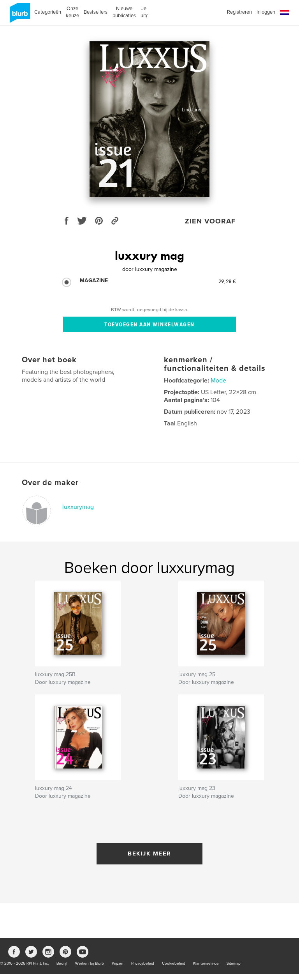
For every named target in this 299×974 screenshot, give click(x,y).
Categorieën (47, 12)
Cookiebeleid (173, 963)
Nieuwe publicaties (124, 12)
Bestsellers (95, 12)
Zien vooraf (210, 221)
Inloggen (266, 12)
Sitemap (234, 963)
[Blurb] (18, 16)
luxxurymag (78, 507)
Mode (218, 380)
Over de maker (50, 482)
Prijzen (117, 963)
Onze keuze (72, 12)
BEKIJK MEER (149, 853)
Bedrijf (61, 963)
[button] (284, 13)
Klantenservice (206, 963)
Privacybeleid (142, 963)
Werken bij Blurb (89, 963)
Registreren (239, 12)
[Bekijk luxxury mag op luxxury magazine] (149, 119)
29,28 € (227, 281)
